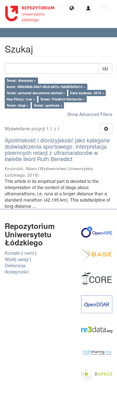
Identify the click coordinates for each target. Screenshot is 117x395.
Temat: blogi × (17, 105)
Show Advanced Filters (89, 114)
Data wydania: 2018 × (87, 93)
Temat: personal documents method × (36, 93)
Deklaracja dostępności (16, 268)
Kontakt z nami (19, 253)
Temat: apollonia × (48, 105)
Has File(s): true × (21, 99)
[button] (71, 7)
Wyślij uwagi (17, 259)
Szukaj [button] (15, 32)
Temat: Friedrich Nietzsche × (62, 99)
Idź (105, 68)
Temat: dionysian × (21, 80)
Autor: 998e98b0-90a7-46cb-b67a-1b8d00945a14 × (46, 86)
